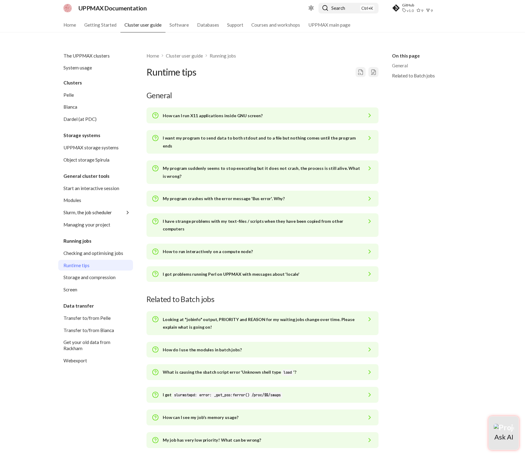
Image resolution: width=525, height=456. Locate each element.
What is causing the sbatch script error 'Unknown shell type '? (229, 372)
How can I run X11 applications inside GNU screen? (213, 115)
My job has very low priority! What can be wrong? (212, 440)
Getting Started (100, 24)
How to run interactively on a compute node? (208, 251)
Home (69, 24)
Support (235, 24)
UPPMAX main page (329, 24)
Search (338, 8)
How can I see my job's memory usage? (200, 417)
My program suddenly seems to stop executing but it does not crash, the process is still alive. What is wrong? (261, 172)
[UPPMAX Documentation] (67, 8)
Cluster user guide (143, 24)
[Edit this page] (373, 72)
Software (179, 24)
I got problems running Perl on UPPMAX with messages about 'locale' (231, 274)
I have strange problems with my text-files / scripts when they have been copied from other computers (253, 225)
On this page (406, 55)
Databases (208, 24)
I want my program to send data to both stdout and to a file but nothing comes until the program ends (259, 141)
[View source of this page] (361, 72)
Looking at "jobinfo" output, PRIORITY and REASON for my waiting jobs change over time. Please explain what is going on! (259, 323)
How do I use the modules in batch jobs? (202, 349)
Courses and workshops (276, 24)
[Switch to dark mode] (311, 8)
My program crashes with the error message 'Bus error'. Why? (224, 198)
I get (222, 395)
